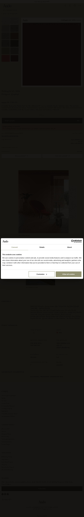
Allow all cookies (68, 274)
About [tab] (69, 247)
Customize (40, 274)
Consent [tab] (14, 247)
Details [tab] (42, 247)
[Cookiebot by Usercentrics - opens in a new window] (73, 241)
